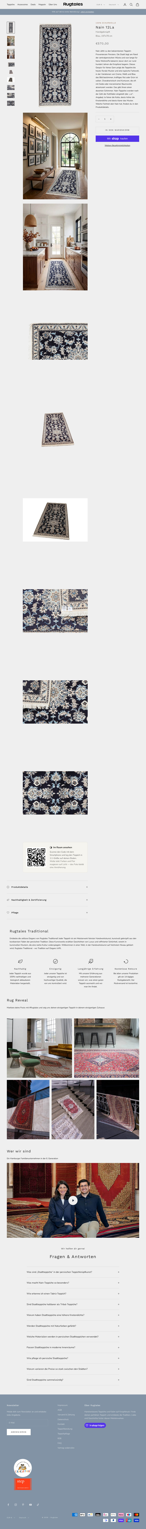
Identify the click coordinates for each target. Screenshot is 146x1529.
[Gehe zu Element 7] (11, 87)
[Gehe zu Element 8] (11, 95)
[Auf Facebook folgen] (8, 1504)
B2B (59, 1438)
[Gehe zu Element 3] (11, 53)
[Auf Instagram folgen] (15, 1504)
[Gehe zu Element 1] (11, 27)
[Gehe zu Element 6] (11, 79)
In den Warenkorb (117, 130)
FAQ (60, 1443)
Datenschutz (63, 1419)
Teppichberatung (65, 1428)
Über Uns (53, 4)
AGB (60, 1410)
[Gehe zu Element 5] (11, 72)
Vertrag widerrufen (66, 1448)
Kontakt (61, 1424)
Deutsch (112, 5)
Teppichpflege (64, 1433)
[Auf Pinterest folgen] (23, 1504)
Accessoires (22, 4)
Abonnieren (19, 1432)
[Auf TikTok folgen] (37, 1504)
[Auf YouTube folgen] (30, 1504)
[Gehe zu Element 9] (11, 103)
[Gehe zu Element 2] (11, 41)
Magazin (42, 4)
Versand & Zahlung (66, 1414)
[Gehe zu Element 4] (11, 64)
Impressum (63, 1405)
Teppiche (11, 4)
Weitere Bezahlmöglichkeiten (117, 145)
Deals (33, 4)
